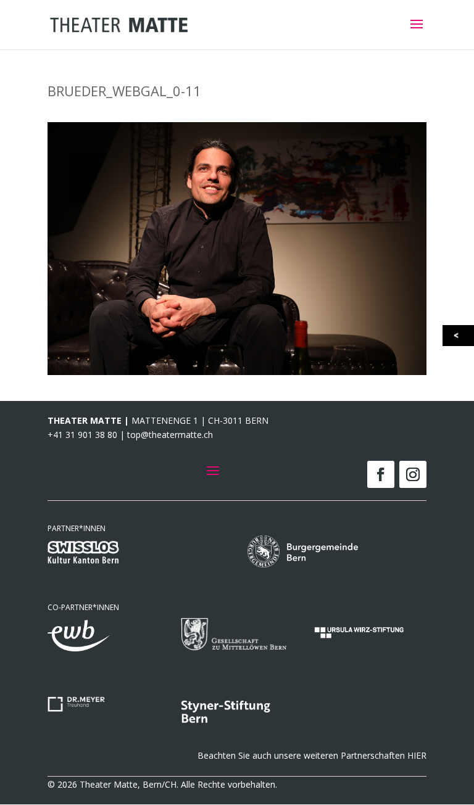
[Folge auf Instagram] (412, 474)
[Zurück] (459, 335)
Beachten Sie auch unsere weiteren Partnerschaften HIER (312, 755)
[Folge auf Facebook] (380, 474)
